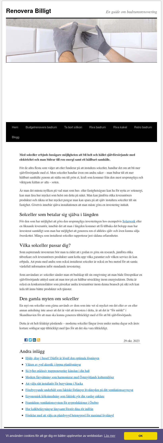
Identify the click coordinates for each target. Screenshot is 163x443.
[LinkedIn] (34, 340)
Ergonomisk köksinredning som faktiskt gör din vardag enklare (64, 396)
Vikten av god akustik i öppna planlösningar (53, 364)
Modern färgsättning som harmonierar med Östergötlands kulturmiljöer (69, 377)
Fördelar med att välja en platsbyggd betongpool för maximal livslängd (69, 415)
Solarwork (128, 221)
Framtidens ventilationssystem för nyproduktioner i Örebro (62, 402)
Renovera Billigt (28, 10)
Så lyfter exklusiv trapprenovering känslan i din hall (57, 371)
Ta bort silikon (73, 127)
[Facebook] (26, 340)
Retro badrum (143, 127)
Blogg (15, 137)
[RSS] (38, 340)
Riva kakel (120, 127)
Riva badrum (97, 127)
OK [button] (141, 435)
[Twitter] (30, 340)
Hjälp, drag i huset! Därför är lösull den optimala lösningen (62, 358)
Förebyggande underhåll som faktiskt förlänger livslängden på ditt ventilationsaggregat (79, 390)
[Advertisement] (81, 92)
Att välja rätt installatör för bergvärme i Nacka (54, 383)
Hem (15, 127)
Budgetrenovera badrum (41, 127)
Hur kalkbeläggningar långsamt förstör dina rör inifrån (59, 409)
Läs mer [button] (109, 435)
